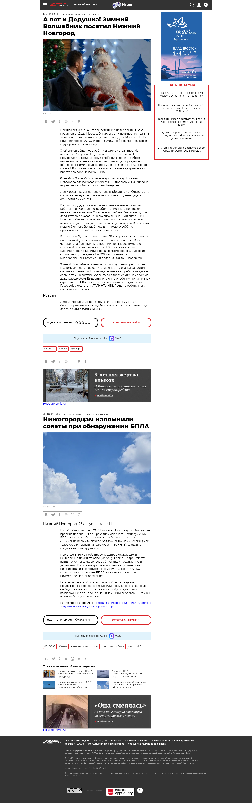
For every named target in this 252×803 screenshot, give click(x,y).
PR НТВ (47, 113)
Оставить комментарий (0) (126, 322)
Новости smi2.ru (54, 403)
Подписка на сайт (74, 744)
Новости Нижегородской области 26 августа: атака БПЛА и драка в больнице (181, 108)
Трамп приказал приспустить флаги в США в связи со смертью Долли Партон (182, 122)
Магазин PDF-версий (136, 741)
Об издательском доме (77, 741)
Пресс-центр (100, 741)
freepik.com (49, 506)
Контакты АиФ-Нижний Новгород (106, 744)
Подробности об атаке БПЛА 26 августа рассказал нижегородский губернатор (75, 685)
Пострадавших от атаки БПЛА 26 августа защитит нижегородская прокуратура (75, 674)
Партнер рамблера (94, 790)
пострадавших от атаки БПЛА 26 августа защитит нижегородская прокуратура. (105, 604)
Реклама (116, 741)
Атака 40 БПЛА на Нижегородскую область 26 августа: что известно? (182, 94)
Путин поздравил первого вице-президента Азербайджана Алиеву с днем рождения (181, 135)
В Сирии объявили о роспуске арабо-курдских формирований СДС (182, 149)
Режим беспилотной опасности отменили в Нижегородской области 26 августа (129, 685)
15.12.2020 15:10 (50, 14)
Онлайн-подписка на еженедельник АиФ (173, 741)
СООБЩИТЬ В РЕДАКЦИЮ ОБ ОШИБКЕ (147, 744)
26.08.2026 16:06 (51, 414)
